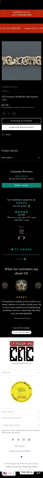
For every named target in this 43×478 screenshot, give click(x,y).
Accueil (5, 91)
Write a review (21, 185)
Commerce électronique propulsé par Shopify (21, 467)
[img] (21, 202)
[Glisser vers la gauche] (4, 13)
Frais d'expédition (7, 107)
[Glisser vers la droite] (39, 13)
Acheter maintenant (21, 127)
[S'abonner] (39, 425)
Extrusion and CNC (9, 87)
